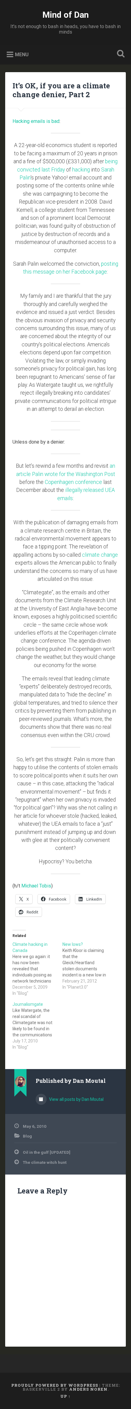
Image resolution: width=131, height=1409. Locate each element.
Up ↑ (65, 1396)
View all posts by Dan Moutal (76, 1099)
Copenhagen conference (73, 482)
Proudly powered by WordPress (54, 1385)
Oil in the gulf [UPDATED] (46, 1152)
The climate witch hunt (44, 1162)
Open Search (120, 54)
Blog (27, 1136)
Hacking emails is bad (35, 121)
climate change (100, 555)
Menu (22, 54)
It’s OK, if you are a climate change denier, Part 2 (61, 90)
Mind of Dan (65, 15)
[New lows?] (87, 965)
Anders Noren (88, 1389)
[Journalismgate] (37, 1025)
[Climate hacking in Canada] (37, 968)
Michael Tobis (36, 886)
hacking (81, 170)
